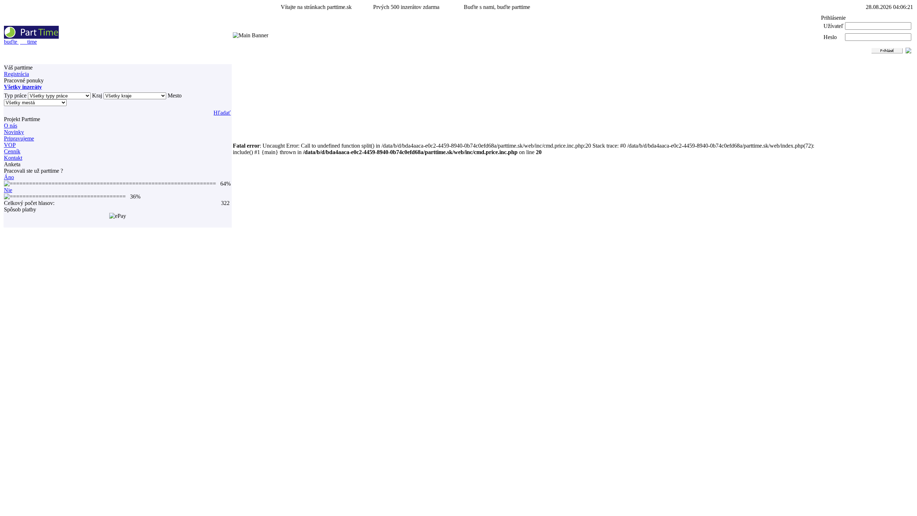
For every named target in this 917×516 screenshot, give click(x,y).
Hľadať (222, 113)
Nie (8, 190)
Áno (9, 177)
